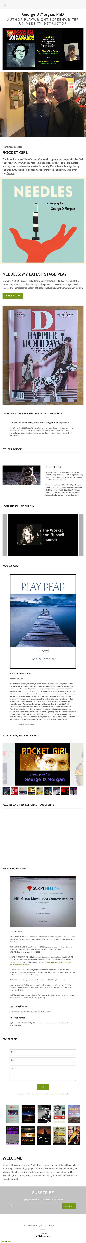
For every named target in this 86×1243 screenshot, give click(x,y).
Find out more (13, 296)
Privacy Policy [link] (50, 1094)
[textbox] (43, 1052)
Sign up (69, 1206)
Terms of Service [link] (60, 1094)
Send (43, 1087)
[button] (5, 5)
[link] (43, 15)
